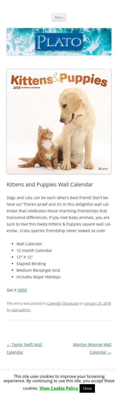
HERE (22, 290)
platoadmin (21, 309)
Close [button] (87, 388)
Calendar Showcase (62, 303)
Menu (59, 17)
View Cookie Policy (59, 388)
